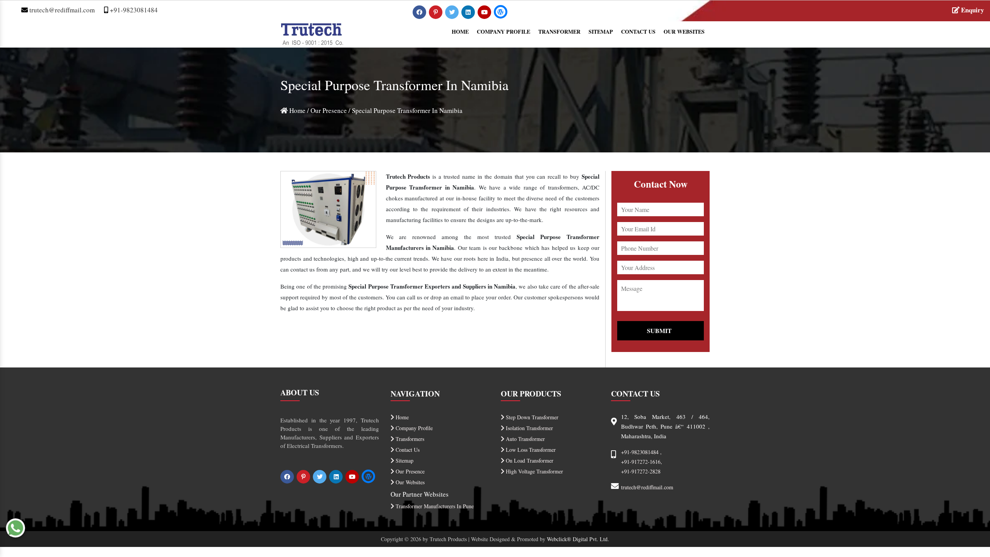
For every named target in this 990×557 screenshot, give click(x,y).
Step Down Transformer (531, 417)
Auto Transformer (524, 439)
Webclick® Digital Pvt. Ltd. (578, 539)
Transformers (409, 439)
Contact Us (638, 31)
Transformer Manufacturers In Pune (434, 506)
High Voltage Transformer (533, 471)
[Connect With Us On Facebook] (420, 12)
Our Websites (684, 31)
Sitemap (601, 31)
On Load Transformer (528, 460)
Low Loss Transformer (530, 449)
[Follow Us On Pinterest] (436, 12)
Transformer (559, 31)
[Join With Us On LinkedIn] (468, 12)
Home (460, 31)
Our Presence (329, 110)
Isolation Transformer (528, 428)
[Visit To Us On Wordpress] (500, 12)
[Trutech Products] (311, 33)
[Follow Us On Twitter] (452, 12)
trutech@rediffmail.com (61, 9)
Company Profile (503, 31)
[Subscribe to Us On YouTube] (485, 12)
